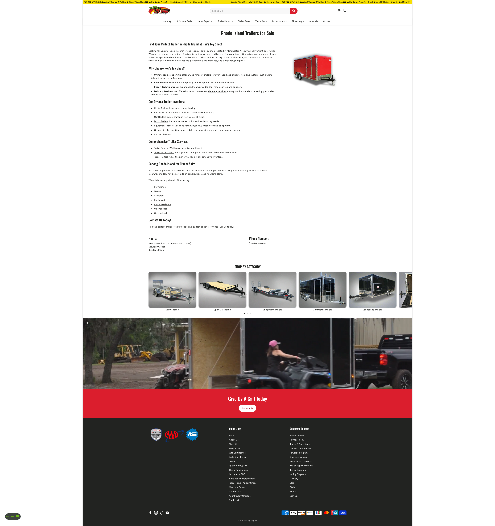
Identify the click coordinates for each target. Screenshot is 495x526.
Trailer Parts (160, 156)
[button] (254, 11)
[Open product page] (172, 290)
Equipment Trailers (164, 125)
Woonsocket (160, 208)
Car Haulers (160, 117)
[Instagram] (156, 513)
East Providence (162, 204)
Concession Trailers (164, 130)
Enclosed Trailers (163, 112)
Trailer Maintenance (164, 152)
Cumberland (160, 213)
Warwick (158, 191)
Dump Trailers (161, 121)
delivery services (217, 91)
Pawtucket (159, 200)
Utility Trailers (161, 108)
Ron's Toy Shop (211, 226)
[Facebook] (150, 513)
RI (178, 180)
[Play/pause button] (87, 322)
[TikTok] (161, 513)
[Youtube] (167, 513)
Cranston (159, 195)
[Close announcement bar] (410, 2)
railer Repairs (161, 148)
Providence (160, 186)
